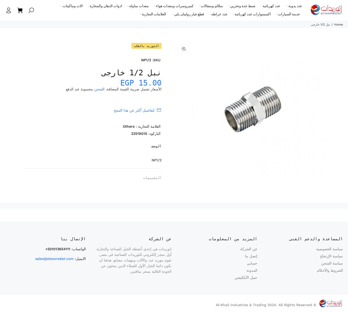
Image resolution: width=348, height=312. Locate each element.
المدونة (252, 270)
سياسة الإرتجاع (331, 256)
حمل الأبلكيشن (246, 277)
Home (338, 24)
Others (129, 126)
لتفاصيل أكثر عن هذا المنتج (134, 110)
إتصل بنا (251, 256)
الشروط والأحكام (330, 270)
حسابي (252, 263)
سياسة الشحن (332, 263)
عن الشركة (248, 249)
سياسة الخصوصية (329, 249)
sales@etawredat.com (54, 259)
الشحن (99, 89)
